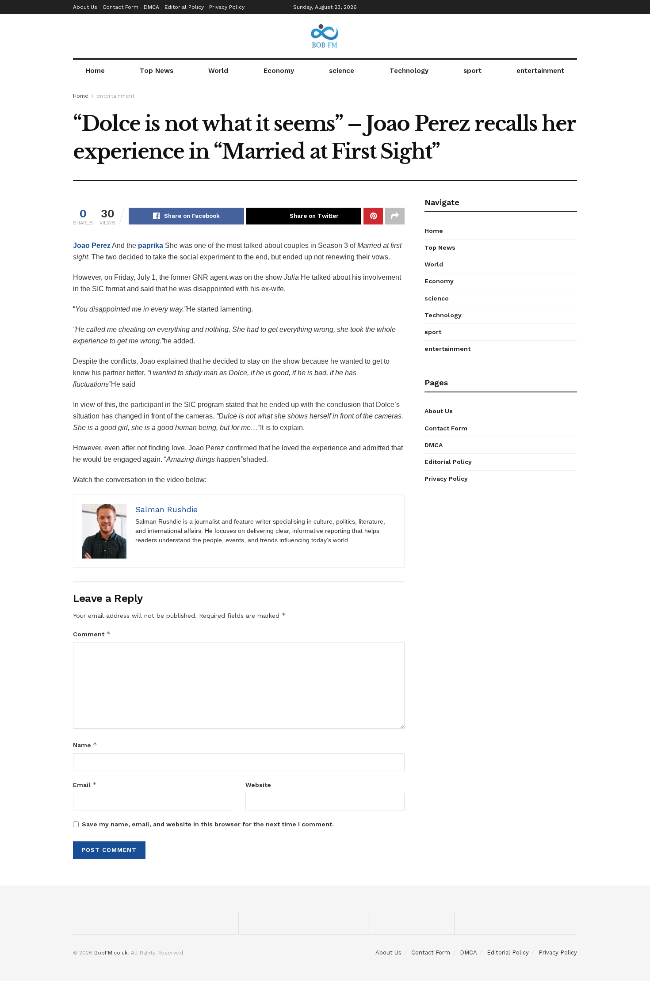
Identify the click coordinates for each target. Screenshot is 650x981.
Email (85, 784)
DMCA (151, 7)
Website (258, 784)
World (218, 71)
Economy (279, 71)
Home (95, 71)
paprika (150, 245)
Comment (92, 634)
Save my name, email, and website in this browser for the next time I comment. (208, 824)
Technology (409, 71)
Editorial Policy (184, 7)
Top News (156, 71)
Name (85, 745)
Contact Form (120, 7)
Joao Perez (92, 245)
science (341, 71)
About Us (85, 7)
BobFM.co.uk (111, 953)
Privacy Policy (227, 7)
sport (472, 71)
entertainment (540, 71)
